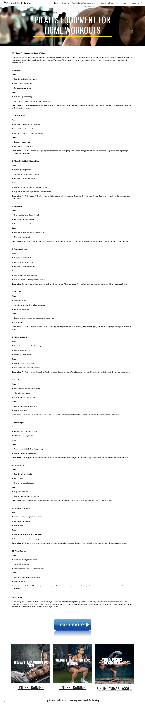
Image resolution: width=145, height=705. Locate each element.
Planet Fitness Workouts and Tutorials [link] (84, 3)
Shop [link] (64, 3)
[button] (142, 3)
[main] (72, 26)
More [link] (134, 3)
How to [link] (123, 3)
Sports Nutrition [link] (107, 3)
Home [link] (55, 3)
